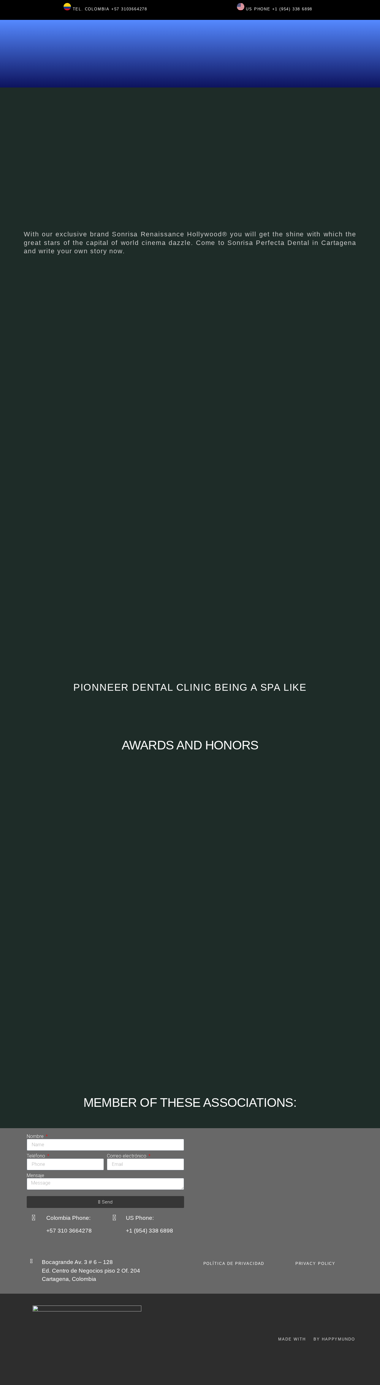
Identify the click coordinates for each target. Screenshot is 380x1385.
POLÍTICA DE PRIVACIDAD (234, 1263)
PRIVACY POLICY (315, 1263)
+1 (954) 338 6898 (292, 9)
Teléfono (36, 1156)
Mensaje (35, 1175)
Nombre (36, 1136)
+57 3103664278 (129, 9)
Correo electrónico (127, 1156)
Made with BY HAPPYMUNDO (316, 1339)
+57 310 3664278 (69, 1231)
